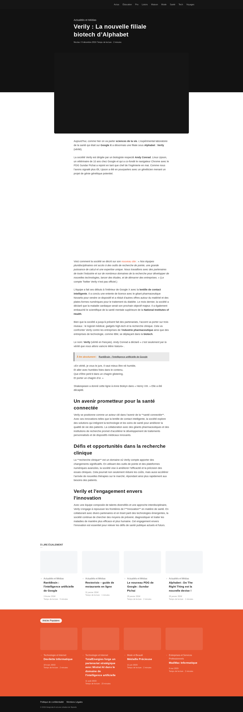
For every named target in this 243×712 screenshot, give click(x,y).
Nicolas (77, 42)
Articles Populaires (51, 620)
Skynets (74, 707)
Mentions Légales (75, 702)
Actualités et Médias (85, 20)
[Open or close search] (201, 4)
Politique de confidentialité (52, 702)
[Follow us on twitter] (202, 702)
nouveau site (129, 261)
